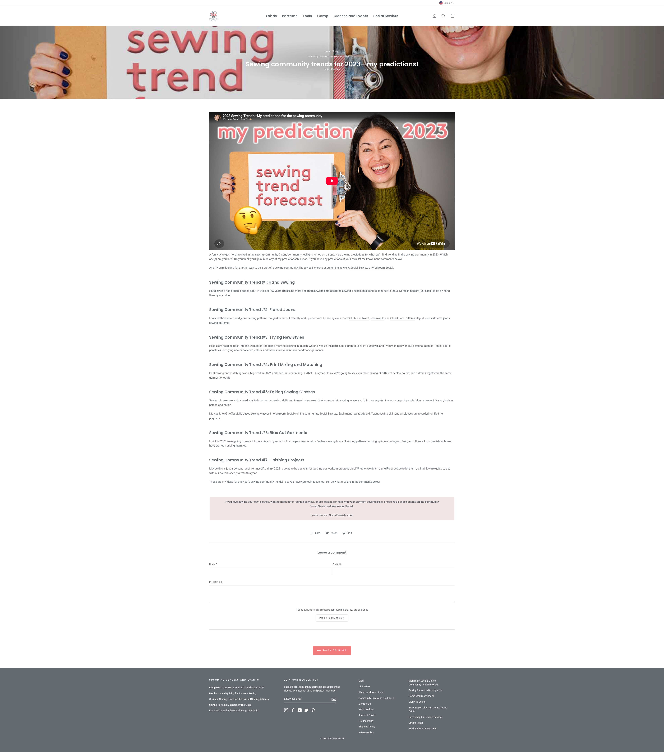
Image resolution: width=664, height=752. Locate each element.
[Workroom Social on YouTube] (300, 710)
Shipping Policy (367, 726)
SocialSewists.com (341, 515)
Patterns (289, 15)
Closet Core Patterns (402, 318)
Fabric (271, 15)
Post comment (332, 618)
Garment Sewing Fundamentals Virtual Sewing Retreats (239, 699)
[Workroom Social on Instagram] (286, 710)
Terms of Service (367, 715)
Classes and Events (351, 15)
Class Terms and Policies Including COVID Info (233, 710)
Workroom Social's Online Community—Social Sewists (423, 682)
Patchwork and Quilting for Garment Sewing (232, 693)
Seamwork (377, 318)
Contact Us (365, 703)
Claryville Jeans (417, 701)
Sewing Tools (416, 722)
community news (316, 56)
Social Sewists (385, 15)
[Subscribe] (333, 699)
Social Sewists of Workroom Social (371, 267)
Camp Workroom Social (421, 696)
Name (213, 564)
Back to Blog (334, 650)
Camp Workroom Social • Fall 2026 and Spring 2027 (236, 687)
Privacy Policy (366, 732)
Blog (335, 51)
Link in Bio (364, 686)
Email (337, 564)
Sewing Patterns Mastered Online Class (230, 704)
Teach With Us (366, 709)
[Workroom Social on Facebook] (293, 710)
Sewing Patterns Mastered (423, 728)
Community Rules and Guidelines (376, 698)
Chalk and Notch (359, 318)
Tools (307, 15)
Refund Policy (366, 720)
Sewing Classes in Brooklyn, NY (425, 690)
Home (328, 51)
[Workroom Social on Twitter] (306, 710)
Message (216, 582)
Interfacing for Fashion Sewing (425, 717)
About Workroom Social (371, 692)
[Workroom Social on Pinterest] (313, 710)
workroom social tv (334, 56)
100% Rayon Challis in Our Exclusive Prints (428, 709)
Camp (322, 15)
